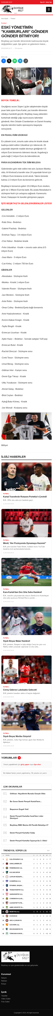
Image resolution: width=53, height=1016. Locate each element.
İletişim (4, 978)
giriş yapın (25, 764)
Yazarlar (4, 996)
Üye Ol (42, 2)
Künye (3, 984)
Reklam (4, 981)
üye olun (37, 764)
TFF (48, 850)
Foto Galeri (5, 1002)
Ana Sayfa (4, 18)
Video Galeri (5, 999)
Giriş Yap (49, 2)
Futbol (13, 18)
